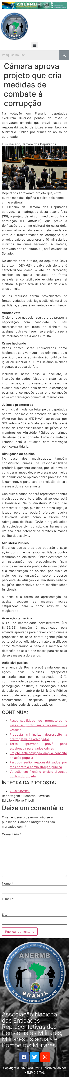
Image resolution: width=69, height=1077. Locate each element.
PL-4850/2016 (20, 791)
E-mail (8, 898)
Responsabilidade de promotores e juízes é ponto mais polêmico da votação (38, 725)
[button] (34, 45)
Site (4, 914)
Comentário (11, 834)
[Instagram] (45, 1057)
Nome (7, 883)
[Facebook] (24, 1057)
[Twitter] (34, 1057)
